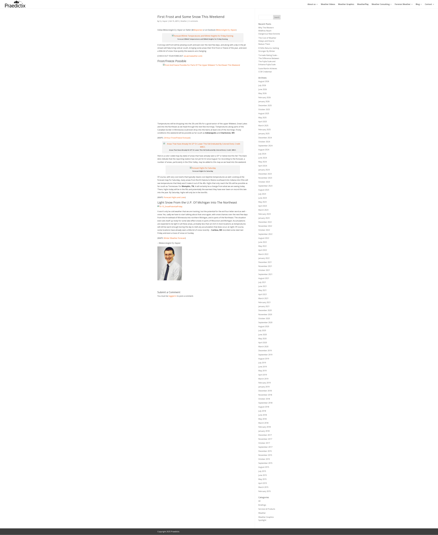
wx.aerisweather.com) (193, 56)
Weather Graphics (346, 4)
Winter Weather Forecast (174, 238)
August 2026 (263, 81)
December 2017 (265, 435)
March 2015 (263, 487)
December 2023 (265, 174)
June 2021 (262, 286)
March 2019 (263, 378)
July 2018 (262, 411)
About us (312, 4)
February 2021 (264, 302)
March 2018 (263, 423)
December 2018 (265, 390)
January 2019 (264, 386)
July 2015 (262, 471)
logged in (173, 296)
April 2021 (262, 294)
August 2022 (263, 238)
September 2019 (265, 354)
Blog (418, 4)
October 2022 (264, 230)
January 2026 (264, 101)
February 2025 (264, 129)
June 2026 (262, 89)
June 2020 (262, 334)
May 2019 (262, 370)
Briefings (262, 505)
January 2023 (264, 218)
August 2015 (263, 467)
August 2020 (263, 326)
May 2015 (262, 479)
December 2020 (265, 310)
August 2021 (263, 278)
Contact (428, 4)
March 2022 (263, 254)
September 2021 (265, 274)
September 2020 (265, 322)
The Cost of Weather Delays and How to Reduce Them (267, 41)
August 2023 (263, 190)
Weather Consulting (381, 4)
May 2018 (262, 419)
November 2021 (265, 266)
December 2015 (265, 451)
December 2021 (265, 262)
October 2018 (264, 399)
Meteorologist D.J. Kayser (226, 30)
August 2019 (263, 358)
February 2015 (264, 491)
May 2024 (262, 161)
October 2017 (264, 443)
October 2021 (264, 270)
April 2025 (262, 121)
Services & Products (266, 509)
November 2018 (265, 395)
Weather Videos (328, 4)
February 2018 (264, 427)
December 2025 (265, 105)
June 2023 (262, 198)
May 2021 (262, 290)
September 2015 (265, 463)
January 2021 (264, 306)
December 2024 (265, 137)
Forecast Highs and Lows (174, 197)
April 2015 (262, 483)
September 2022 (265, 234)
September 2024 (265, 145)
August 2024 (263, 149)
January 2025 (264, 133)
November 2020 (265, 314)
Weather (184, 21)
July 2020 (262, 330)
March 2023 (263, 210)
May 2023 (262, 202)
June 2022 (262, 242)
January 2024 (264, 169)
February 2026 (264, 97)
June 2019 (262, 366)
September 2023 (265, 186)
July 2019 (262, 362)
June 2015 (262, 475)
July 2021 (262, 282)
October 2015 (264, 459)
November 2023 (265, 178)
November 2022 (265, 226)
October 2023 (264, 182)
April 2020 (262, 342)
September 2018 (265, 403)
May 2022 (262, 246)
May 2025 (262, 117)
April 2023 (262, 206)
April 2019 (262, 374)
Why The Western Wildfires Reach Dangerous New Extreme (269, 30)
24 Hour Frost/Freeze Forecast (177, 138)
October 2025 (264, 109)
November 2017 (265, 439)
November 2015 (265, 455)
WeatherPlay (363, 4)
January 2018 (264, 431)
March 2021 (263, 298)
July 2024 (262, 153)
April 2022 (262, 250)
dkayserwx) (198, 30)
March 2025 (263, 125)
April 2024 (262, 165)
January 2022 (264, 258)
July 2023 (262, 194)
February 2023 (264, 214)
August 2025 (263, 113)
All (259, 501)
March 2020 (263, 346)
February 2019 (264, 382)
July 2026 (262, 85)
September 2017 (265, 447)
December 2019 (265, 350)
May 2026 (262, 93)
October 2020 (264, 318)
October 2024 (264, 141)
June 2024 (262, 157)
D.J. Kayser (163, 21)
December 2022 (265, 222)
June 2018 (262, 415)
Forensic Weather (403, 4)
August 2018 (263, 407)
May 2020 (262, 338)
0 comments (193, 21)
